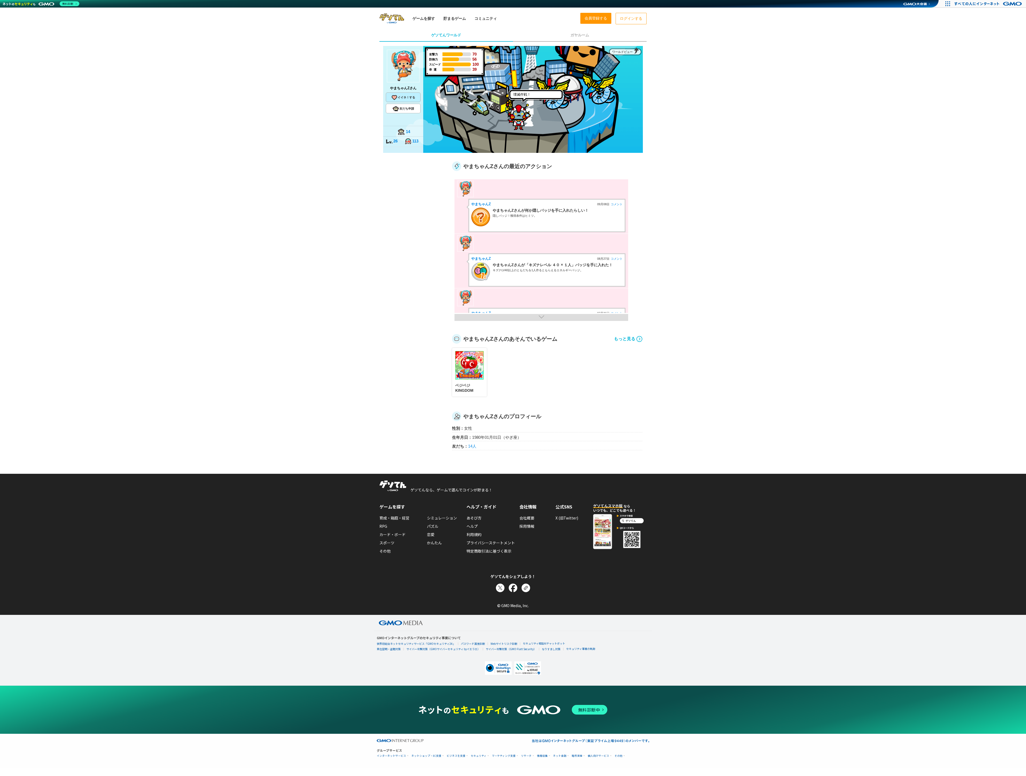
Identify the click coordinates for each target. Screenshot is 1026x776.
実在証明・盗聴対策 (389, 649)
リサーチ (526, 756)
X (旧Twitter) (566, 518)
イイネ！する (406, 97)
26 (395, 141)
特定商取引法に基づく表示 (489, 551)
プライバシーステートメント (491, 542)
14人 (472, 446)
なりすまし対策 (551, 649)
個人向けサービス (598, 756)
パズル (432, 526)
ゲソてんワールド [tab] (446, 35)
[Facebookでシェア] (513, 588)
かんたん (434, 542)
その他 (385, 551)
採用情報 (526, 526)
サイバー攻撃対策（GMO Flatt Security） (511, 649)
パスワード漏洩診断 (473, 644)
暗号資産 (577, 756)
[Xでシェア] (500, 588)
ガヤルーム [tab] (579, 35)
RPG (383, 526)
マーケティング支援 (504, 756)
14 (408, 131)
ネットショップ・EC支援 (426, 756)
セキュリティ (479, 756)
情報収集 (542, 756)
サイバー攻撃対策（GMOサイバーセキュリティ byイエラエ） (443, 649)
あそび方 (474, 518)
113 (415, 141)
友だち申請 (406, 108)
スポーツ (386, 542)
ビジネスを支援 (456, 756)
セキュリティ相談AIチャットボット (544, 643)
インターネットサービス (391, 756)
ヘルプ (472, 526)
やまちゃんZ (481, 204)
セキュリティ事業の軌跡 (580, 649)
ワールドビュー (622, 51)
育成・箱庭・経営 (394, 518)
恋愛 (430, 534)
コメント (617, 204)
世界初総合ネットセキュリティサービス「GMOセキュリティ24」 (416, 644)
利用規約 (474, 534)
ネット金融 (559, 756)
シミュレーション (442, 518)
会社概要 (526, 518)
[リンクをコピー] (526, 588)
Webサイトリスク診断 (504, 644)
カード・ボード (392, 534)
